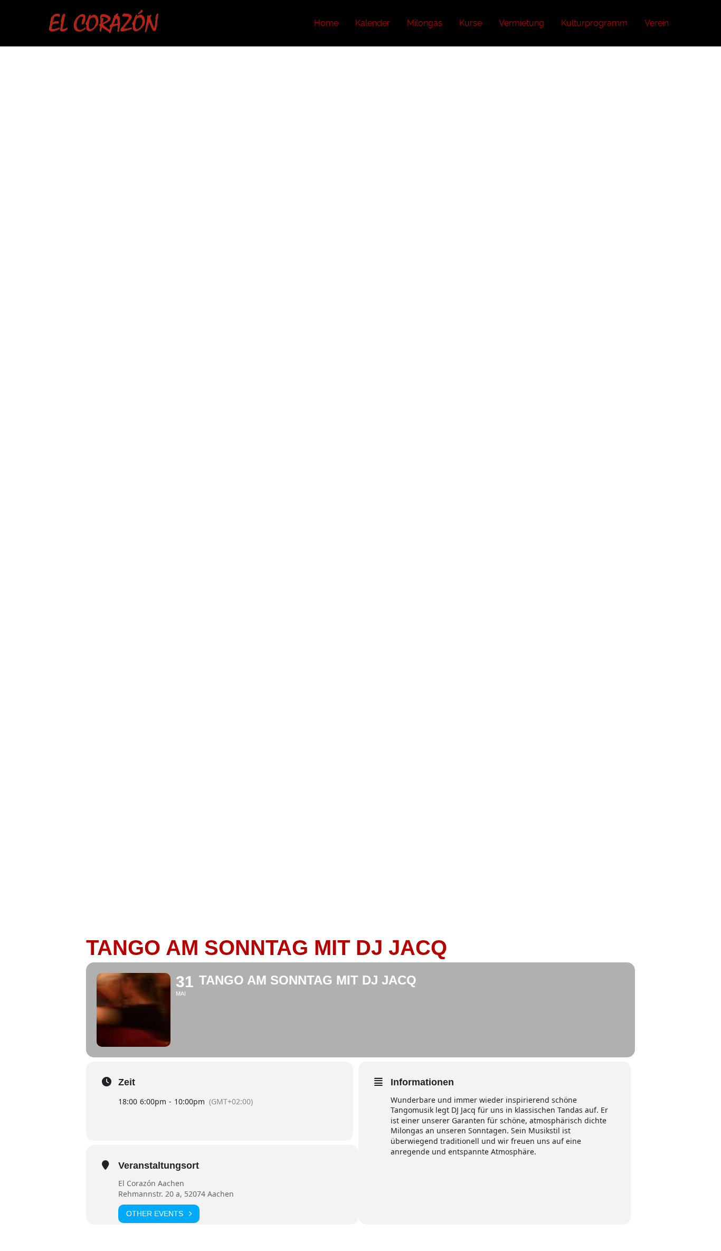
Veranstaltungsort (158, 1165)
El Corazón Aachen (151, 1183)
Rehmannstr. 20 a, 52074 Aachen (176, 1194)
